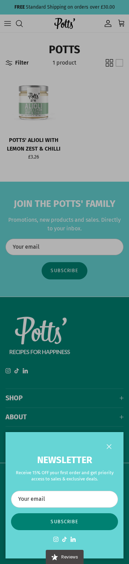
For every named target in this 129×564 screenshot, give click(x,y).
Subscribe (64, 522)
